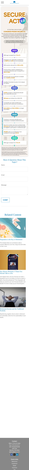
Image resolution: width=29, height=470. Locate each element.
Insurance (14, 467)
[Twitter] (14, 454)
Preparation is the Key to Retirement (11, 239)
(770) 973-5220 (16, 443)
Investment (14, 463)
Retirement (14, 461)
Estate (14, 465)
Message (3, 185)
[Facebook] (11, 454)
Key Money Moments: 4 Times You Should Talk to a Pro (11, 272)
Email (3, 175)
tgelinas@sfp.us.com (14, 452)
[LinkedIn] (17, 454)
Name (3, 165)
